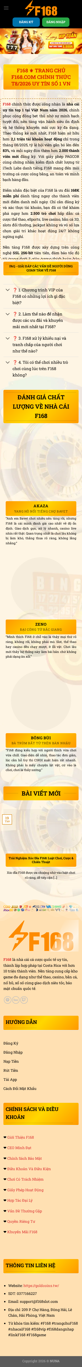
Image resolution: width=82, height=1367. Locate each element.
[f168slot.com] (41, 8)
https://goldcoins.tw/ (41, 1285)
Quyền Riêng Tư (21, 1221)
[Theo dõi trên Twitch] (24, 1000)
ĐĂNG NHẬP (55, 22)
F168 (7, 959)
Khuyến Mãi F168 (22, 1231)
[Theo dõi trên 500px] (16, 1000)
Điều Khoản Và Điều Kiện (29, 1168)
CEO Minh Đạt (19, 1147)
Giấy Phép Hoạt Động (25, 1189)
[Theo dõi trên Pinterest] (7, 1000)
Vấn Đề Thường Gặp (24, 1210)
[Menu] (6, 7)
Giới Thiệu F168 (20, 1137)
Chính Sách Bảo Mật (24, 1158)
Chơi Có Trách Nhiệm (25, 1179)
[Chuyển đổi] (7, 290)
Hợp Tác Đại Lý (20, 1200)
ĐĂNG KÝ (26, 22)
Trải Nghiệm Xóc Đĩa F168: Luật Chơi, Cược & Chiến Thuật (41, 860)
